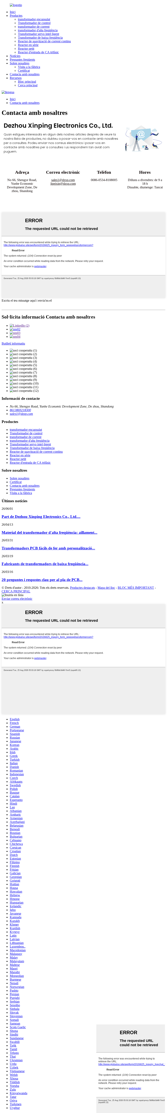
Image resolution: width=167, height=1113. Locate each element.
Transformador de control (34, 23)
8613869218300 (20, 410)
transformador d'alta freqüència (38, 30)
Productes (16, 15)
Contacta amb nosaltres (25, 74)
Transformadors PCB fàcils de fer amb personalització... (48, 548)
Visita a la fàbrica (29, 67)
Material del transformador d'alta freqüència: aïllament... (49, 532)
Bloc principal (27, 81)
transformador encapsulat (34, 19)
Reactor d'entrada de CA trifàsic (38, 52)
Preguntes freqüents (22, 59)
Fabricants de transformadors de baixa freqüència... (45, 564)
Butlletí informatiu (13, 343)
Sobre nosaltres (19, 63)
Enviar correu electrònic (17, 598)
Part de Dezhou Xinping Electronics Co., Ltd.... (41, 516)
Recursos (16, 78)
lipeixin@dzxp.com (63, 183)
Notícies (15, 56)
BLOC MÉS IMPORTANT (136, 587)
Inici (12, 12)
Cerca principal (27, 85)
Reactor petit (26, 48)
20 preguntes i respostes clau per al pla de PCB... (42, 580)
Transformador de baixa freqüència (40, 37)
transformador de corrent (33, 26)
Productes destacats (82, 587)
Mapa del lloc (106, 587)
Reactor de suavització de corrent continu (44, 41)
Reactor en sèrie (28, 45)
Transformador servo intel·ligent (38, 34)
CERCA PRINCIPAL (16, 591)
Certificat (24, 70)
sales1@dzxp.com (63, 180)
